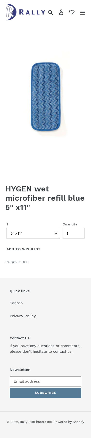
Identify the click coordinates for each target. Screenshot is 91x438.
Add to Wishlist (24, 249)
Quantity (70, 224)
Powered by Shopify (69, 422)
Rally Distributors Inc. (36, 422)
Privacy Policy (23, 316)
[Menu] (82, 12)
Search (16, 303)
